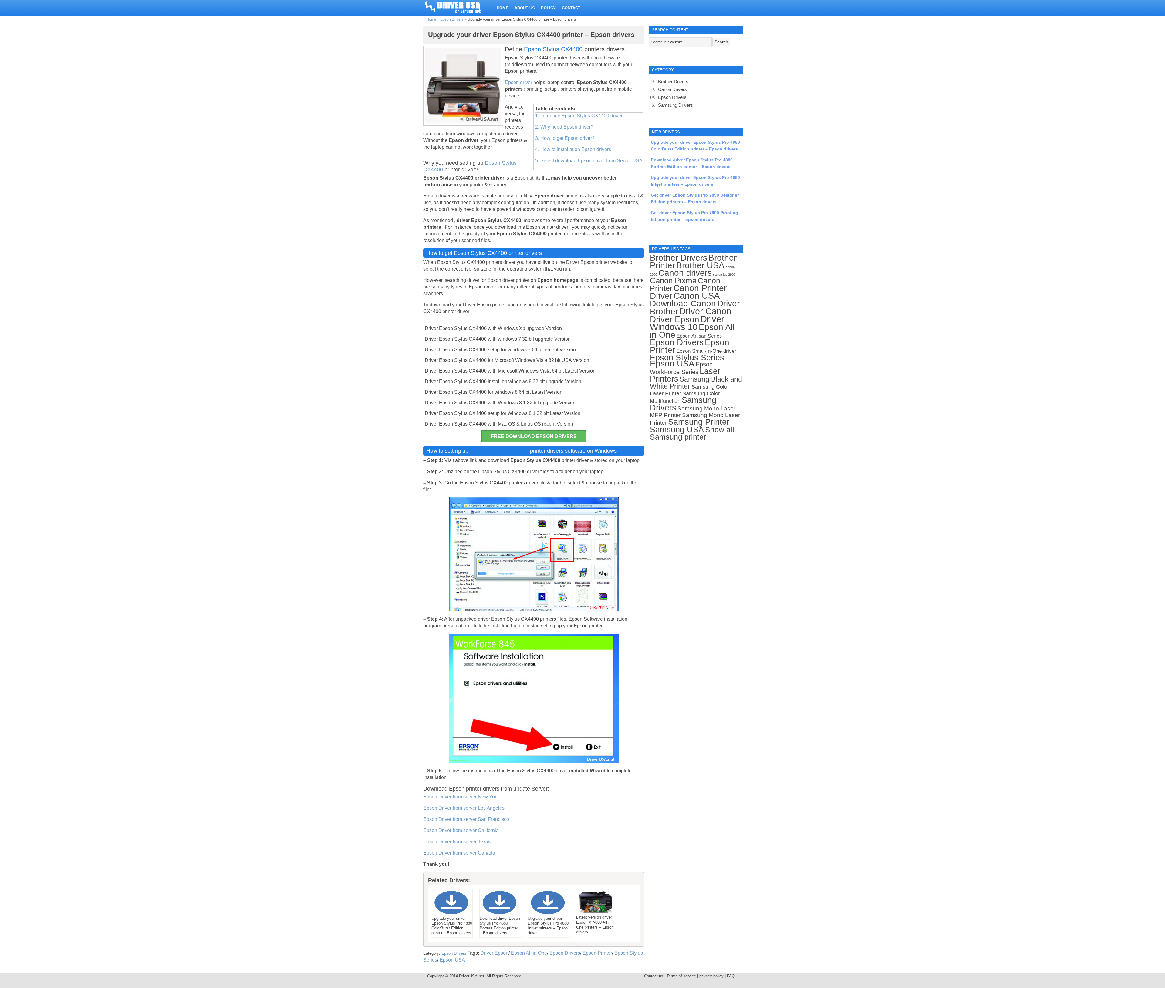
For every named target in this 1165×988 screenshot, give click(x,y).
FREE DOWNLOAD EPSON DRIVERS (534, 436)
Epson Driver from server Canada (459, 852)
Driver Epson (494, 953)
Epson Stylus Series (687, 357)
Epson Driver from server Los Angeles (464, 808)
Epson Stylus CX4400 (553, 49)
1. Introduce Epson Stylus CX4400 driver (579, 115)
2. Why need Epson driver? (564, 127)
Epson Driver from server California (461, 830)
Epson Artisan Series (699, 336)
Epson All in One (529, 953)
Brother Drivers (673, 81)
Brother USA (700, 265)
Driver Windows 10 (687, 323)
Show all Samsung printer (692, 433)
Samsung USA (677, 429)
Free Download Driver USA (458, 7)
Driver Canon (705, 311)
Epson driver (519, 82)
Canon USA (697, 296)
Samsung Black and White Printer (696, 383)
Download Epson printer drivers (461, 789)
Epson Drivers (452, 19)
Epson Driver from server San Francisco (466, 819)
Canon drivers (685, 273)
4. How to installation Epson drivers (573, 149)
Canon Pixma (673, 280)
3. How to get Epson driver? (565, 138)
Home (431, 19)
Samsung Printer (698, 422)
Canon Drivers (672, 89)
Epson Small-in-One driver (706, 351)
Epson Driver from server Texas (457, 841)
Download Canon (683, 303)
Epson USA (452, 960)
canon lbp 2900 (724, 274)
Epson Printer (597, 953)
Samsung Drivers (675, 105)
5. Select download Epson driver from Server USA (589, 160)
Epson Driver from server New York (461, 796)
